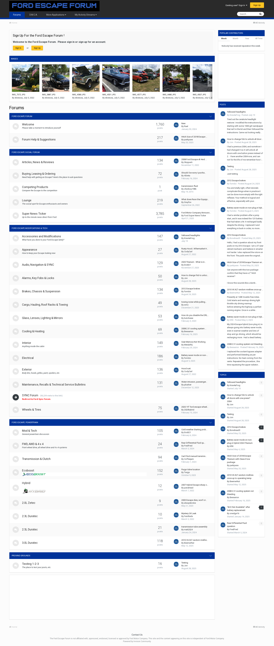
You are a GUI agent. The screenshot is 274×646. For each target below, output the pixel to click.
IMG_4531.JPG (109, 94)
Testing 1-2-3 (30, 563)
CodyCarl (188, 251)
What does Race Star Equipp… (195, 199)
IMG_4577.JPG (139, 94)
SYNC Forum (30, 395)
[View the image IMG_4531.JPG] (116, 78)
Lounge (26, 200)
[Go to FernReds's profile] (176, 515)
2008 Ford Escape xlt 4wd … (194, 159)
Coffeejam (189, 459)
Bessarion (188, 331)
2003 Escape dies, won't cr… (194, 500)
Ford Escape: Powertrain (25, 422)
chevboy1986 (190, 189)
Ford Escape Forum (22, 116)
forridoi (187, 291)
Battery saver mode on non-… (194, 355)
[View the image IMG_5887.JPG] (56, 78)
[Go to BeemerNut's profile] (176, 541)
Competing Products (35, 187)
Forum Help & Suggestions (39, 139)
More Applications (55, 14)
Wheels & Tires (31, 409)
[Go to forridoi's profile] (176, 290)
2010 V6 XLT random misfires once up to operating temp (245, 289)
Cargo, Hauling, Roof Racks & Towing (45, 304)
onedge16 (234, 513)
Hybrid (26, 483)
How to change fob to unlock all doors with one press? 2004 (245, 139)
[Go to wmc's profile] (176, 303)
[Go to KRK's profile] (223, 318)
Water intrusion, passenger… (194, 382)
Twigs (187, 472)
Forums (17, 14)
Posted (248, 115)
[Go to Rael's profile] (176, 125)
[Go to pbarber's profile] (176, 383)
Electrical (28, 358)
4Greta (187, 175)
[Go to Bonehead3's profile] (223, 237)
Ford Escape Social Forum (26, 152)
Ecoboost (28, 470)
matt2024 (188, 529)
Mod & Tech (29, 430)
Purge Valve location (190, 469)
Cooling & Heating (33, 331)
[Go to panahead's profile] (176, 486)
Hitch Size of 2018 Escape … (194, 137)
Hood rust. (186, 368)
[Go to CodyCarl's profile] (176, 250)
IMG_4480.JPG (169, 94)
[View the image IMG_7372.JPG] (25, 78)
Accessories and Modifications (41, 236)
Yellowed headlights (190, 235)
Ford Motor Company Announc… (196, 212)
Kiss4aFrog (189, 238)
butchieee (188, 318)
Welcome (28, 124)
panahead (188, 488)
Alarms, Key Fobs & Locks (38, 278)
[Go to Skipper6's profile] (176, 161)
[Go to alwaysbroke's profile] (176, 501)
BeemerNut (189, 543)
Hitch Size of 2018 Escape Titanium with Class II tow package (245, 262)
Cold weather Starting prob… (194, 429)
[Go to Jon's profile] (176, 276)
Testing (184, 563)
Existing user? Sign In (236, 5)
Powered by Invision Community (137, 641)
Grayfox (187, 202)
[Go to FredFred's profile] (176, 444)
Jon (186, 278)
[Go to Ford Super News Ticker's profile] (176, 214)
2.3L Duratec (30, 516)
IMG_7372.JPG (18, 94)
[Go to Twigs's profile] (176, 471)
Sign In (18, 48)
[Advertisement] (67, 597)
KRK (232, 320)
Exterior (27, 369)
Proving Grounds (21, 555)
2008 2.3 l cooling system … (193, 328)
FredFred (188, 446)
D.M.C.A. (33, 14)
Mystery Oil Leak (188, 513)
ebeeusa (19, 98)
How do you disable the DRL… (195, 315)
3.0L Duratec (30, 542)
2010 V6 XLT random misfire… (194, 540)
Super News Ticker (34, 213)
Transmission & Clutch (36, 459)
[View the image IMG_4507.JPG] (206, 78)
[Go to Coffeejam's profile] (176, 457)
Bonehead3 (235, 238)
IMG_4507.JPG (199, 94)
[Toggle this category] (210, 116)
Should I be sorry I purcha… (193, 173)
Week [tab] (224, 38)
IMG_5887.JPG (48, 94)
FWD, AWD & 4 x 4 (32, 444)
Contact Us (137, 634)
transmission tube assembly (194, 527)
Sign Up (257, 5)
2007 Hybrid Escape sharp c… (194, 485)
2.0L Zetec (28, 502)
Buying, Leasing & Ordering (38, 173)
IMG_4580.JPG (78, 94)
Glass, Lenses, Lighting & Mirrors (42, 318)
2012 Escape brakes (190, 288)
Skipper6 (188, 162)
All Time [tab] (258, 38)
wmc (186, 305)
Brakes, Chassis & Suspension (41, 291)
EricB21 (187, 265)
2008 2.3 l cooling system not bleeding (244, 344)
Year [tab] (247, 38)
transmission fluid (189, 186)
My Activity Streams (85, 14)
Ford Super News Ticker (195, 215)
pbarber (187, 384)
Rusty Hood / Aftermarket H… (194, 248)
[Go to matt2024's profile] (176, 528)
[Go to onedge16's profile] (223, 509)
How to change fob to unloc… (195, 275)
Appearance (29, 249)
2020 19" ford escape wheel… (194, 407)
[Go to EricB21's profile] (176, 263)
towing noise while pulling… (194, 302)
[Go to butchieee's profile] (176, 316)
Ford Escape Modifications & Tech (29, 228)
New (183, 123)
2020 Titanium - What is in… (193, 262)
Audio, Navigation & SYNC (38, 264)
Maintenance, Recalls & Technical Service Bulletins (54, 384)
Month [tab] (235, 38)
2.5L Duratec (30, 529)
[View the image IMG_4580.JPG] (86, 78)
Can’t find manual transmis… (194, 456)
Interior (26, 342)
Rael (186, 126)
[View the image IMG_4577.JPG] (146, 78)
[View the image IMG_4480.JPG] (176, 78)
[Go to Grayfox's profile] (176, 201)
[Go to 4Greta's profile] (176, 174)
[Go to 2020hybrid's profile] (176, 408)
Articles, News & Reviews (38, 162)
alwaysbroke (190, 503)
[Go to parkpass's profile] (176, 138)
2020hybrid (189, 410)
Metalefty (188, 345)
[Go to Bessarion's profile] (176, 330)
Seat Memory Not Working (193, 342)
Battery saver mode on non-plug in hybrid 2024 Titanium (245, 208)
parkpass (188, 139)
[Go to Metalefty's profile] (176, 343)
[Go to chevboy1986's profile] (176, 187)
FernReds (188, 516)
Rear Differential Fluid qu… (193, 443)
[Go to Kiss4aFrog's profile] (176, 237)
